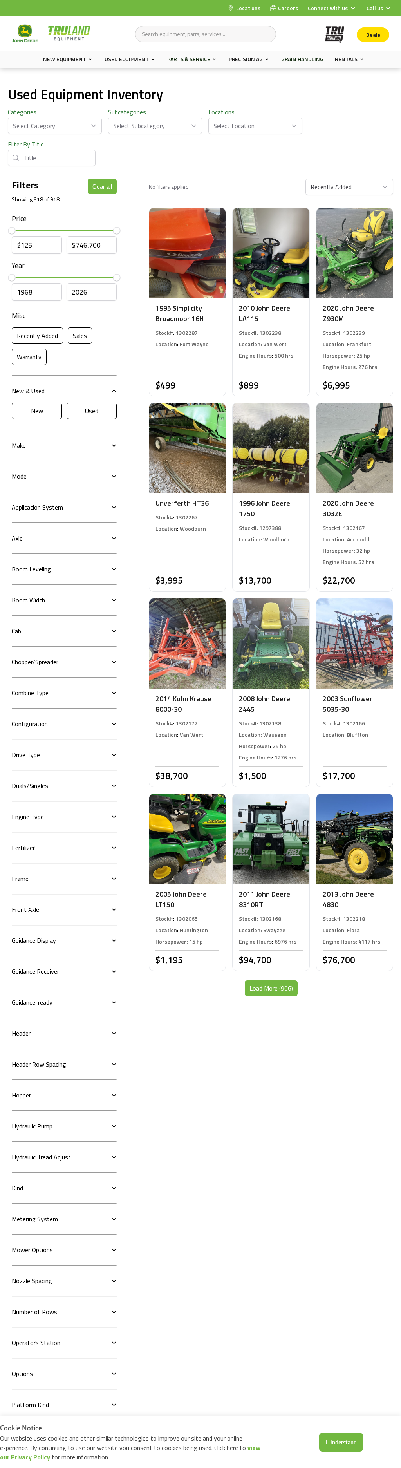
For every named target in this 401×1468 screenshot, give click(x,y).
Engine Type (28, 816)
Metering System (35, 1219)
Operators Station (36, 1342)
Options (22, 1373)
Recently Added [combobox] (331, 187)
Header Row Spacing (39, 1064)
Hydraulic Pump (32, 1126)
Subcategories (127, 112)
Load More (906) (271, 988)
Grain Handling (302, 59)
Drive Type (26, 754)
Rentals (346, 59)
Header (21, 1033)
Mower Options (32, 1250)
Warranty (29, 357)
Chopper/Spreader (35, 662)
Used (91, 411)
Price (19, 218)
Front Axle (25, 909)
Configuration (30, 724)
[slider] (12, 231)
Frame (20, 878)
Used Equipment (127, 59)
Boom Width (28, 600)
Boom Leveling (31, 569)
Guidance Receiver (35, 971)
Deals (373, 35)
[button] (332, 8)
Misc (18, 315)
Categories (22, 112)
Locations (221, 112)
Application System (37, 507)
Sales (80, 335)
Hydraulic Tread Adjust (41, 1157)
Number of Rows (34, 1311)
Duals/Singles (30, 785)
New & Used (28, 391)
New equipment (64, 59)
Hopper (21, 1095)
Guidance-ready (32, 1002)
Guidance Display (34, 940)
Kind (17, 1188)
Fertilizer (23, 847)
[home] (51, 33)
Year (18, 265)
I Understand (341, 1442)
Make (19, 445)
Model (20, 476)
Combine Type (30, 693)
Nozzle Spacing (32, 1280)
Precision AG (246, 59)
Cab (16, 631)
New (37, 411)
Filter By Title (26, 144)
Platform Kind (30, 1404)
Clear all (102, 186)
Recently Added (37, 335)
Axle (17, 538)
